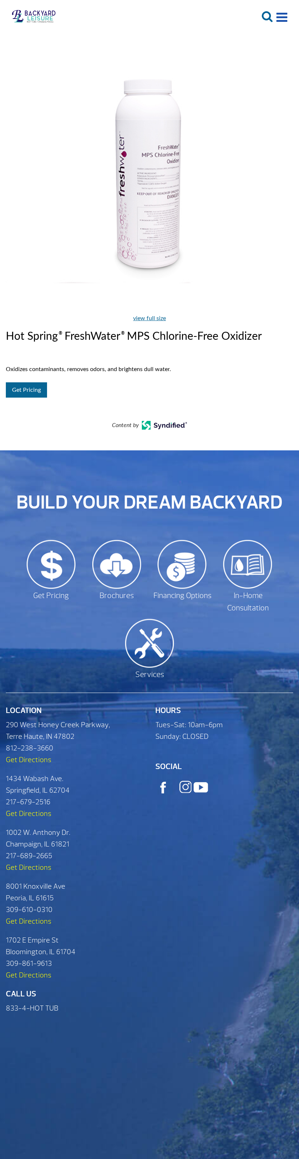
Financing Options (182, 596)
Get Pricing (26, 390)
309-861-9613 (29, 963)
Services (149, 675)
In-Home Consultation (248, 602)
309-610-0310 (29, 909)
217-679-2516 (28, 801)
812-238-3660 (29, 748)
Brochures (117, 596)
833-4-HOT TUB (32, 1008)
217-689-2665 (29, 855)
